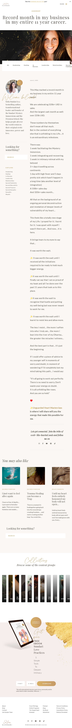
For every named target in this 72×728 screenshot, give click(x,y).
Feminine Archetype (37, 1)
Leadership (36, 11)
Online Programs (34, 708)
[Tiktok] (55, 443)
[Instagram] (39, 443)
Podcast (45, 706)
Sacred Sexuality (11, 190)
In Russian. (35, 65)
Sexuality (8, 192)
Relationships (10, 180)
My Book (45, 710)
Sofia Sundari (6, 4)
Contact (4, 710)
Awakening (9, 171)
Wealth (8, 194)
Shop (3, 708)
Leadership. (45, 65)
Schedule (31, 712)
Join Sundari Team (7, 712)
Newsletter (46, 712)
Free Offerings (33, 706)
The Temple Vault (34, 710)
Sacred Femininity (11, 183)
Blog (44, 708)
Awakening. (16, 65)
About (4, 706)
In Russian (9, 176)
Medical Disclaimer (62, 712)
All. (8, 65)
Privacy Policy (60, 708)
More (62, 4)
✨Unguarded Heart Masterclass (46, 408)
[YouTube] (47, 443)
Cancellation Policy (62, 710)
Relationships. (57, 65)
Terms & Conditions (62, 706)
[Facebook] (43, 443)
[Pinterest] (51, 443)
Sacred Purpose (11, 187)
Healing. (26, 65)
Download (46, 683)
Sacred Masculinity (11, 185)
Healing (8, 174)
